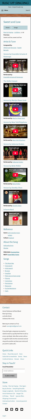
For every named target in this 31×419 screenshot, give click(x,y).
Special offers (20, 396)
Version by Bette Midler (12, 166)
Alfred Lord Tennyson (9, 48)
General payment (21, 401)
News (25, 356)
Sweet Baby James (13, 254)
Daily (6, 291)
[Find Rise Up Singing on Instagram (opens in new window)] (11, 410)
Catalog (4, 386)
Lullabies (17, 32)
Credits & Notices (7, 359)
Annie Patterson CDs (8, 393)
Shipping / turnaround (9, 398)
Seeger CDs (19, 393)
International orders (8, 401)
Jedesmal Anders (18, 162)
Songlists (8, 273)
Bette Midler (16, 184)
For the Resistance (10, 288)
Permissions (8, 283)
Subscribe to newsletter (9, 356)
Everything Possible (18, 388)
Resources (8, 286)
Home (8, 27)
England (11, 238)
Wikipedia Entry (8, 245)
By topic (7, 271)
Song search (8, 266)
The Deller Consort (10, 81)
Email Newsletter (7, 367)
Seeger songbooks (7, 391)
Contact (6, 307)
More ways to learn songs (12, 276)
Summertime (15, 252)
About (22, 359)
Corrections (8, 281)
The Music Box (9, 263)
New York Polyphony (19, 140)
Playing (7, 278)
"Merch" (12, 396)
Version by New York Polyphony (15, 122)
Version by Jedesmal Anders (13, 144)
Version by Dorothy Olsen (12, 188)
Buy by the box (6, 388)
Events (20, 356)
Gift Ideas (5, 396)
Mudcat (5, 248)
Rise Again (23, 386)
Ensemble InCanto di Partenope (13, 77)
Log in (4, 416)
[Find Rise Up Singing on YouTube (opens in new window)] (21, 410)
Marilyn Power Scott (19, 118)
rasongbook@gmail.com (14, 326)
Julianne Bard (8, 210)
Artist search (9, 268)
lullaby (10, 235)
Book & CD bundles (21, 391)
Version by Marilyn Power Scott (14, 100)
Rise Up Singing (8, 32)
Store (20, 354)
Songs (16, 27)
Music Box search (13, 354)
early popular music (14, 233)
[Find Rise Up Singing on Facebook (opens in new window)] (6, 410)
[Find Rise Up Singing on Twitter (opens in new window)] (16, 410)
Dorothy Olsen (17, 206)
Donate (16, 359)
